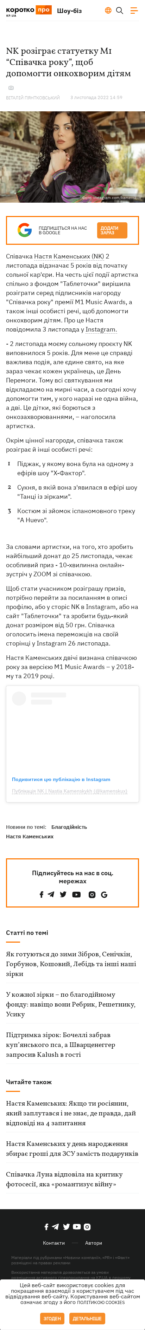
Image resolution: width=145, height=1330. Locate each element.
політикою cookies (101, 1302)
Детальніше (87, 1319)
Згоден (52, 1319)
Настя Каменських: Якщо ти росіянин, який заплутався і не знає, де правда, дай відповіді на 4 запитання (71, 1113)
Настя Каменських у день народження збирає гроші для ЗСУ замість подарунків (72, 1149)
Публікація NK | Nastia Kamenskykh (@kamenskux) (69, 791)
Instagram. (101, 329)
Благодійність (69, 827)
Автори (93, 1243)
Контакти (54, 1243)
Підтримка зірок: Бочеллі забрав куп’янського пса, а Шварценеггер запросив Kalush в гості (60, 1045)
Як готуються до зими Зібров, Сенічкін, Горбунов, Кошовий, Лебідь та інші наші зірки (71, 964)
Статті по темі (27, 933)
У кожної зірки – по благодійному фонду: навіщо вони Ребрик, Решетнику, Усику (70, 1005)
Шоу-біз (69, 11)
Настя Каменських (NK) (69, 256)
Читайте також (29, 1082)
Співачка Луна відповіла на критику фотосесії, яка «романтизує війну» (64, 1180)
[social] (41, 894)
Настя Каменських (29, 836)
